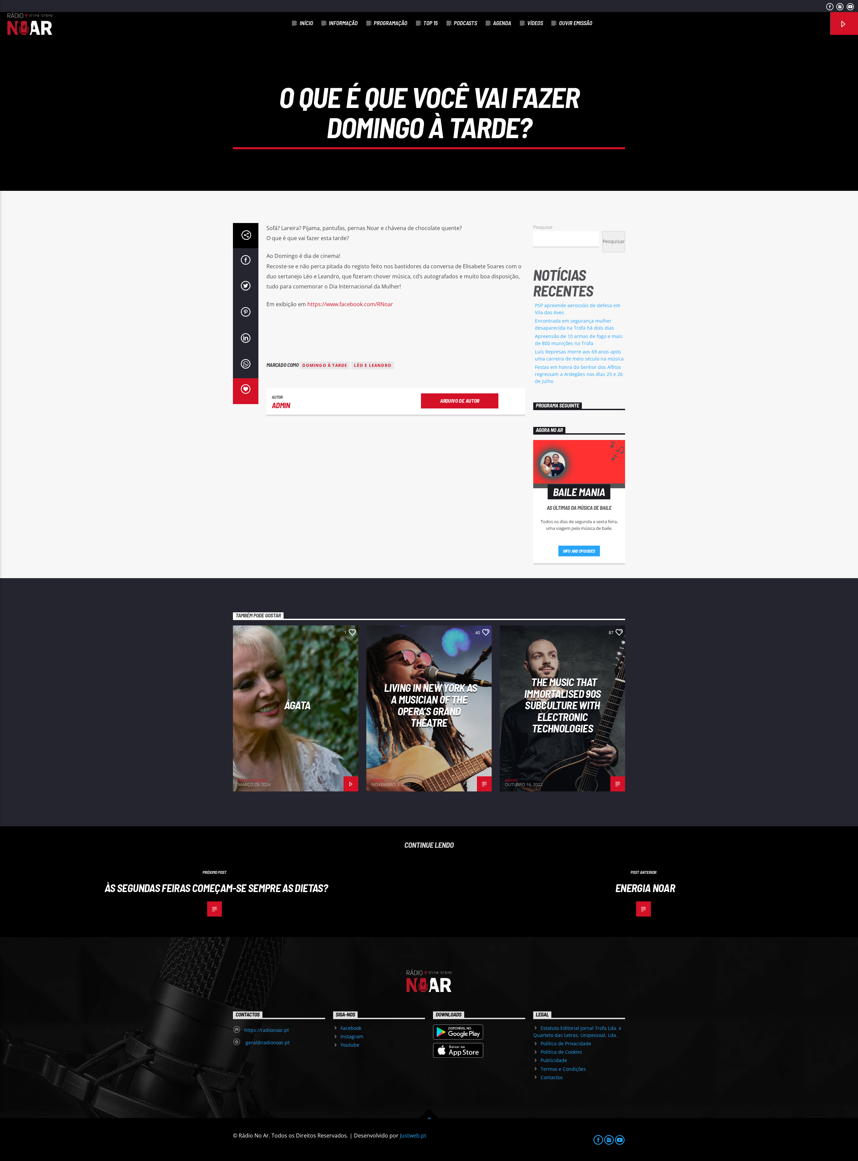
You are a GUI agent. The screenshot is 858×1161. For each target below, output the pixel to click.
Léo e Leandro (372, 365)
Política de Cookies (561, 1052)
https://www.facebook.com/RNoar (350, 304)
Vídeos (535, 22)
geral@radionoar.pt (267, 1042)
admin (281, 405)
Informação (343, 22)
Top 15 (430, 22)
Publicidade (554, 1060)
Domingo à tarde (324, 365)
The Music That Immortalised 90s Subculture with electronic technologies (562, 704)
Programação (390, 22)
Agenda (502, 22)
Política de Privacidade (566, 1043)
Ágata (297, 705)
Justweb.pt (413, 1135)
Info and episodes (579, 551)
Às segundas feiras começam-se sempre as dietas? (216, 887)
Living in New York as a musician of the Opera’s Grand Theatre (430, 705)
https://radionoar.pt (266, 1030)
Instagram (352, 1036)
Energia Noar (645, 887)
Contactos (552, 1077)
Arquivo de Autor (459, 400)
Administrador (252, 780)
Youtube (350, 1045)
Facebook (351, 1028)
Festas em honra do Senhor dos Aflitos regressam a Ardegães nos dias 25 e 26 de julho (579, 374)
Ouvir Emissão (575, 22)
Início (306, 22)
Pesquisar (543, 227)
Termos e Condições (563, 1069)
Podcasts (465, 22)
